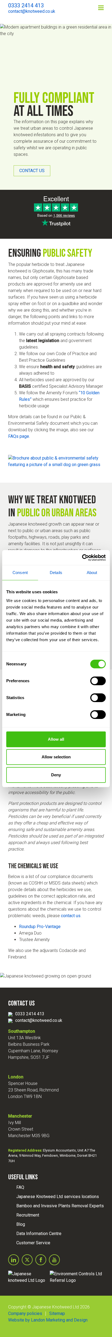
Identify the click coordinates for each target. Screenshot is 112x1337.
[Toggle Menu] (101, 7)
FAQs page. (19, 436)
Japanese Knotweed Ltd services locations (57, 1196)
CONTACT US (32, 170)
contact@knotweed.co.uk (38, 1020)
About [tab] (92, 572)
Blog (20, 1224)
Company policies (25, 1313)
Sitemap (57, 1313)
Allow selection (56, 757)
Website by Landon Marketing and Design (48, 1320)
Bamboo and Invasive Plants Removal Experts (60, 1205)
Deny (56, 775)
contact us (70, 915)
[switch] (98, 681)
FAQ (20, 1187)
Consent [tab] (20, 572)
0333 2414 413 (29, 1013)
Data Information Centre (38, 1233)
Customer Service (33, 1242)
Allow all (56, 739)
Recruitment (27, 1215)
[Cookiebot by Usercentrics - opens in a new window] (82, 557)
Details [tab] (56, 572)
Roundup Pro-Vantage (40, 926)
